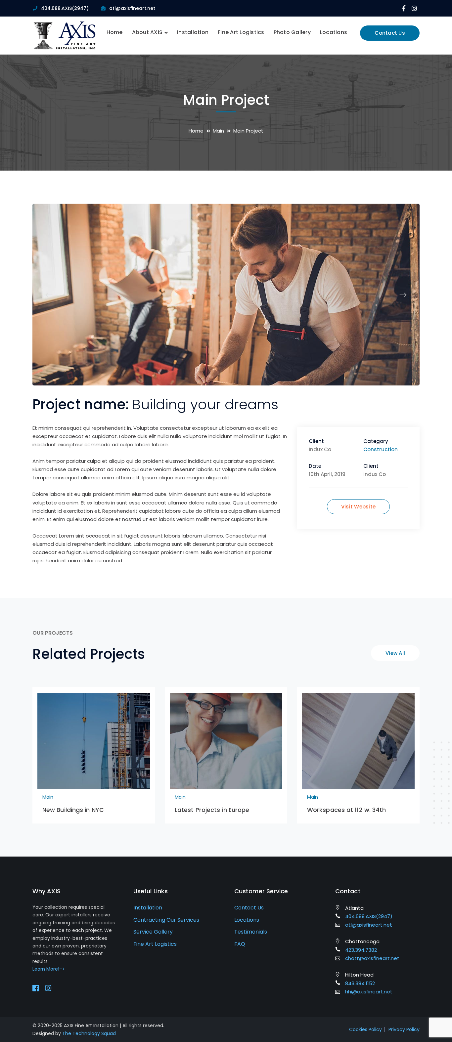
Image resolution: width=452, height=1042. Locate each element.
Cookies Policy (365, 1029)
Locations (246, 920)
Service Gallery (153, 932)
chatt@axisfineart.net (372, 958)
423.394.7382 (361, 949)
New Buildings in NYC (73, 810)
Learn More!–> (48, 969)
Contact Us (390, 32)
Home (196, 130)
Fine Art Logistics (155, 944)
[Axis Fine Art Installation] (64, 35)
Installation (147, 907)
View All (395, 653)
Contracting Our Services (166, 920)
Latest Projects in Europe (212, 810)
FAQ (239, 944)
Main (218, 130)
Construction (380, 449)
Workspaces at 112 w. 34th (346, 810)
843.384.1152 (360, 983)
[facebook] (35, 988)
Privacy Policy (404, 1029)
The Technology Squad (89, 1033)
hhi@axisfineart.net (368, 991)
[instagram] (48, 988)
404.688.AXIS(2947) (65, 8)
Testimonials (250, 932)
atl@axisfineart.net (132, 8)
